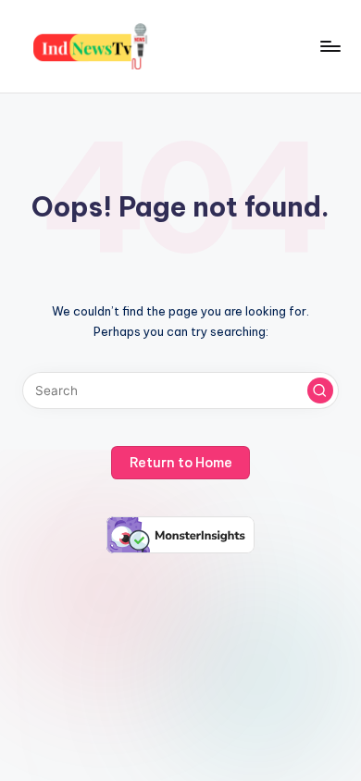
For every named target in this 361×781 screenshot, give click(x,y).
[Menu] (329, 46)
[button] (320, 390)
